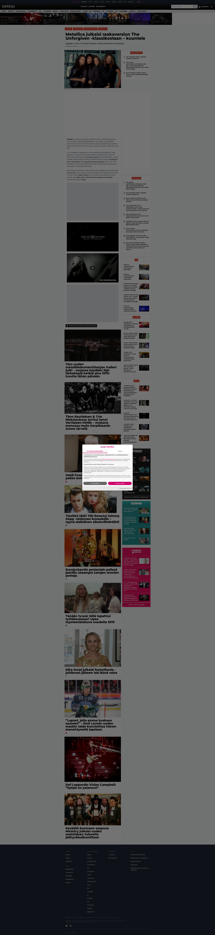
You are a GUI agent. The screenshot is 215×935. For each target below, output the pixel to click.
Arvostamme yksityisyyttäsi (95, 451)
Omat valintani (95, 483)
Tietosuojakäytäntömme (125, 488)
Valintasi (120, 451)
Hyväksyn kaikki (119, 483)
